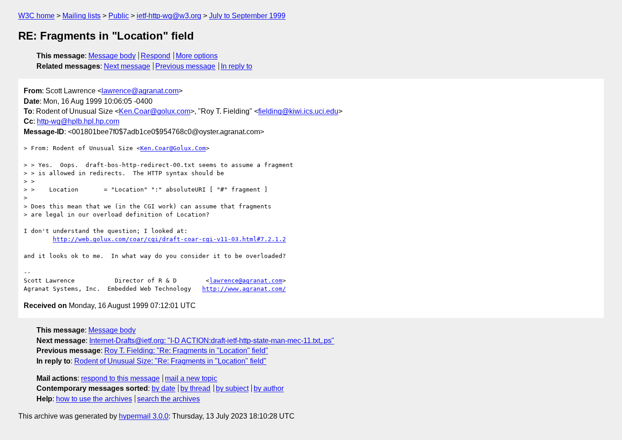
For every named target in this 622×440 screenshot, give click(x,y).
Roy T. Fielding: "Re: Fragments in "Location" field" (186, 350)
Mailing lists (81, 16)
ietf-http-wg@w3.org (169, 16)
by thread (195, 388)
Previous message (185, 66)
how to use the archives (94, 399)
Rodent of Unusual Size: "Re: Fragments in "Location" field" (170, 361)
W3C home (36, 16)
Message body (112, 56)
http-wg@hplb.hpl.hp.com (78, 121)
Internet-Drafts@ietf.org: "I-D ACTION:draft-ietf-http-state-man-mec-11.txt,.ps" (211, 340)
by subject (232, 388)
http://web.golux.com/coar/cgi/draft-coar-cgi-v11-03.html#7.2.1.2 (169, 239)
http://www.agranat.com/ (244, 288)
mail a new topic (191, 378)
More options (197, 56)
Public (118, 16)
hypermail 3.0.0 (143, 416)
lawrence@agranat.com (140, 91)
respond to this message (120, 378)
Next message (127, 66)
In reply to (236, 66)
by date (163, 388)
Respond (155, 56)
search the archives (168, 399)
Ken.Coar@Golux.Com (173, 148)
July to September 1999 (247, 16)
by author (269, 388)
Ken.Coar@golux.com (154, 111)
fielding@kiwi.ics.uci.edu (298, 111)
